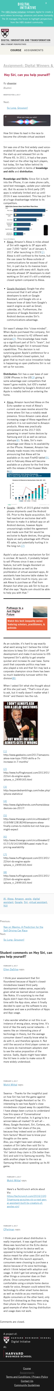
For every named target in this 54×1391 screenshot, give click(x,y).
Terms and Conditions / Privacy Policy (27, 1376)
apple (28, 898)
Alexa (10, 898)
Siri (26, 902)
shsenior (11, 83)
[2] (14, 338)
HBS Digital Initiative (15, 12)
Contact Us (27, 1380)
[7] (22, 545)
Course (16, 50)
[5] (46, 457)
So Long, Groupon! (17, 107)
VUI (5, 905)
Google (18, 902)
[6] (10, 471)
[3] (33, 377)
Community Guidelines (27, 1385)
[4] (17, 440)
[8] (13, 678)
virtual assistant (38, 902)
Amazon (19, 898)
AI (4, 898)
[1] (42, 252)
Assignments (33, 50)
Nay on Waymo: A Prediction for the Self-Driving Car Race (23, 928)
